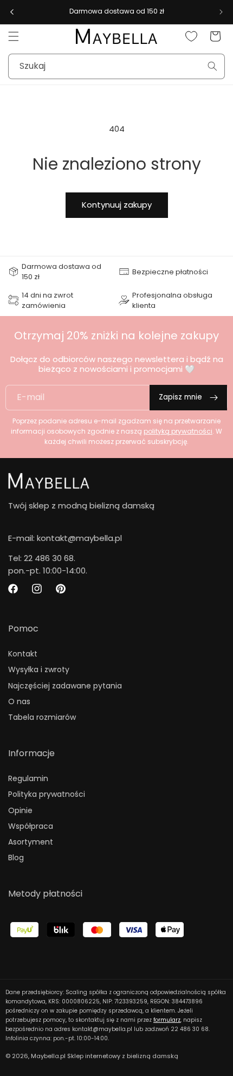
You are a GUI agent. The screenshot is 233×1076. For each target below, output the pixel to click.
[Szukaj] (212, 66)
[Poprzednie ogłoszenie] (12, 12)
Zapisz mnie (180, 397)
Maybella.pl (48, 1056)
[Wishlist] (191, 36)
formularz (166, 1020)
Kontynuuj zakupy (117, 204)
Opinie (20, 810)
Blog (16, 857)
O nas (19, 701)
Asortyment (30, 841)
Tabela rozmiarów (42, 717)
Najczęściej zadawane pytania (65, 685)
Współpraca (30, 826)
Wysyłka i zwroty (38, 669)
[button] (13, 36)
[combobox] (116, 66)
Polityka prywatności (46, 794)
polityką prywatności (178, 431)
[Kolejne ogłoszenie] (221, 12)
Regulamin (28, 778)
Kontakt (22, 653)
